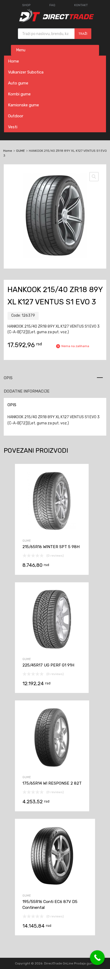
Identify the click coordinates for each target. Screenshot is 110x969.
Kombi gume (19, 94)
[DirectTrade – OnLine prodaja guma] (55, 21)
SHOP (26, 5)
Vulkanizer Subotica (26, 72)
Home (13, 61)
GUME (20, 151)
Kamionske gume (23, 105)
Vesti (12, 127)
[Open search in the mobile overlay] (54, 33)
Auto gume (18, 83)
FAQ (52, 5)
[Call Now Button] (97, 957)
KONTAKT (81, 5)
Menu (20, 50)
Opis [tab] (8, 377)
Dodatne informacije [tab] (26, 391)
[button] (94, 176)
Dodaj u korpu (51, 543)
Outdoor (15, 116)
